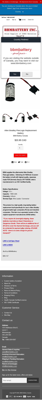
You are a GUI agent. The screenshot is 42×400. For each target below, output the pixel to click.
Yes (14, 74)
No (27, 74)
